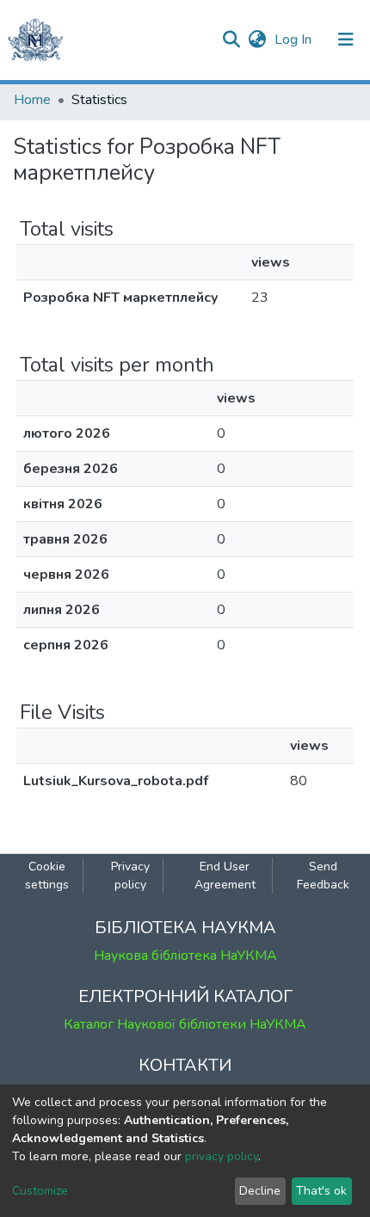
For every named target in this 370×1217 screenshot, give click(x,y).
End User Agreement (225, 875)
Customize (40, 1191)
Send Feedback (323, 875)
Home (32, 99)
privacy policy (221, 1156)
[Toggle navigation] (346, 39)
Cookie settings (47, 875)
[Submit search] (231, 39)
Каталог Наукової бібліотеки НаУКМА (185, 1024)
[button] (257, 39)
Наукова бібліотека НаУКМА (185, 955)
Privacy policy (130, 875)
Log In (294, 39)
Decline (260, 1191)
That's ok (321, 1191)
